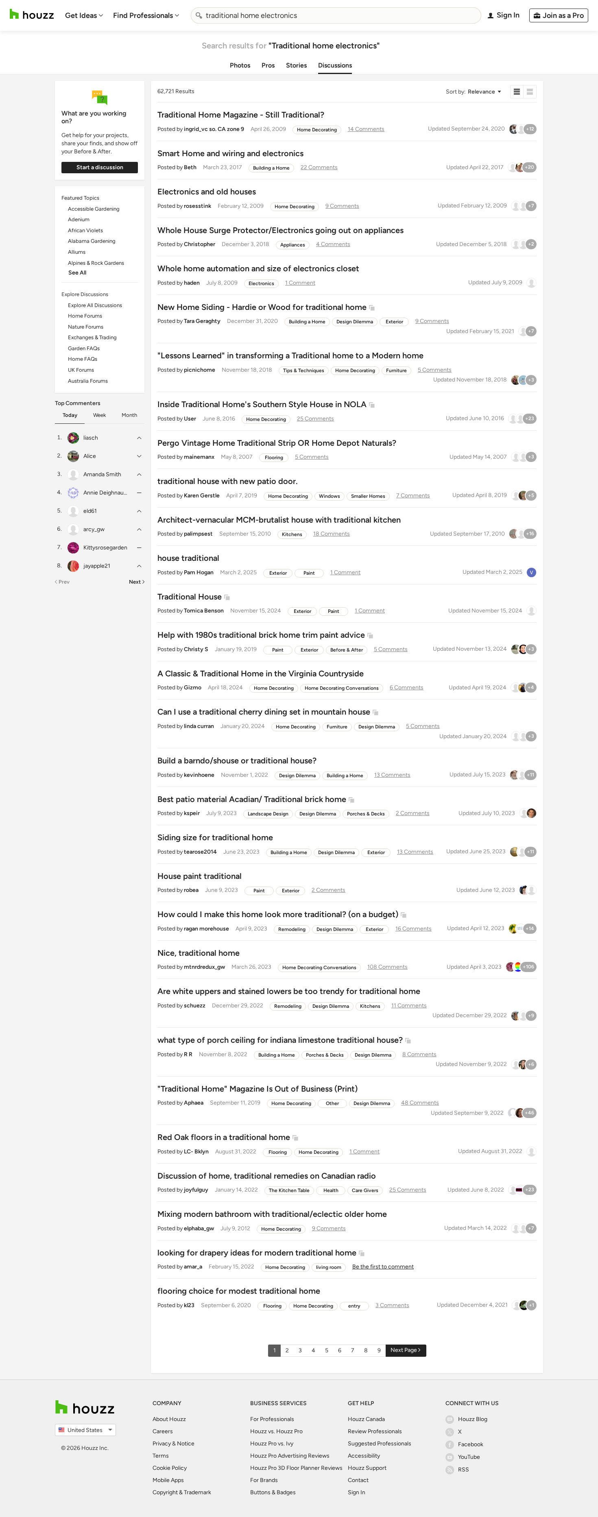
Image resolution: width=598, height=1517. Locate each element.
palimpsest (198, 533)
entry (354, 1306)
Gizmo (192, 687)
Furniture (396, 370)
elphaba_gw (199, 1228)
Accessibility (364, 1455)
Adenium (78, 219)
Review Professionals (375, 1431)
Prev (64, 582)
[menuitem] (84, 15)
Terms (161, 1455)
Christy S (196, 649)
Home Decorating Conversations (342, 688)
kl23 (189, 1305)
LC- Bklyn (196, 1151)
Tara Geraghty (202, 321)
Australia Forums (88, 381)
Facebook (470, 1444)
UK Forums (81, 370)
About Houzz (169, 1419)
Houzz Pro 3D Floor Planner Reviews (296, 1468)
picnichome (199, 369)
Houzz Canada (366, 1419)
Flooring (274, 457)
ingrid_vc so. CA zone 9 (214, 129)
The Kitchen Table (289, 1190)
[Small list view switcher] (517, 91)
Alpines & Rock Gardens (96, 263)
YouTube (469, 1457)
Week (99, 415)
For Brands (264, 1480)
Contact (358, 1480)
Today (70, 415)
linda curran (199, 726)
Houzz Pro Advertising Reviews (290, 1455)
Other (332, 1103)
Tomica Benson (204, 610)
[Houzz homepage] (32, 14)
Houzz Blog (472, 1419)
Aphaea (193, 1102)
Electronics (261, 283)
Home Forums (85, 316)
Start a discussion (99, 167)
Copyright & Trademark (182, 1492)
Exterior (394, 322)
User (190, 418)
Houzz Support (367, 1468)
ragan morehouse (206, 928)
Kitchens (292, 534)
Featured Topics (80, 198)
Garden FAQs (84, 348)
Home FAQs (82, 359)
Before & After (346, 650)
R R (188, 1054)
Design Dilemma (354, 322)
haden (192, 282)
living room (328, 1267)
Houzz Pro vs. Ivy (271, 1443)
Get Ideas (81, 15)
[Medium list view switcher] (530, 91)
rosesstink (197, 206)
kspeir (192, 813)
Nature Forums (85, 327)
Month (129, 415)
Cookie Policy (170, 1468)
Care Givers (365, 1190)
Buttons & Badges (273, 1492)
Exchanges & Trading (92, 337)
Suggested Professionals (379, 1443)
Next (135, 582)
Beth (190, 167)
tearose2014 (200, 851)
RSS (463, 1469)
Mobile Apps (168, 1480)
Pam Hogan (199, 572)
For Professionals (272, 1419)
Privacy (162, 1443)
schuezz (194, 1005)
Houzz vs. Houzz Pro (276, 1431)
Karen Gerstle (202, 495)
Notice (185, 1443)
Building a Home (271, 168)
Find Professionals (143, 15)
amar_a (193, 1266)
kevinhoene (199, 775)
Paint (309, 573)
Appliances (292, 245)
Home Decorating (317, 130)
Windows (329, 496)
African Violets (85, 230)
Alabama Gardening (92, 241)
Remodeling (292, 929)
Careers (163, 1431)
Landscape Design (268, 814)
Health (330, 1190)
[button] (473, 92)
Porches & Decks (366, 814)
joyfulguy (196, 1189)
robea (191, 890)
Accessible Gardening (94, 209)
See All (77, 272)
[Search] (199, 15)
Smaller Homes (368, 496)
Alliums (76, 252)
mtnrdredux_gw (204, 966)
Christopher (199, 244)
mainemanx (199, 456)
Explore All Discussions (95, 305)
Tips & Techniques (303, 370)
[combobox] (336, 15)
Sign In (356, 1492)
